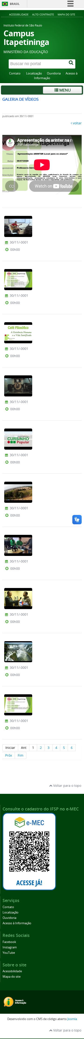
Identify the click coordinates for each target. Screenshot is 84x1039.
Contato (15, 73)
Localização (34, 73)
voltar (77, 123)
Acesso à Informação (17, 923)
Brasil (15, 4)
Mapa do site (66, 14)
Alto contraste (43, 14)
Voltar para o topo (66, 785)
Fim (20, 755)
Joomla (72, 1019)
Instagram (10, 947)
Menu (64, 90)
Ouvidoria (54, 73)
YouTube (9, 953)
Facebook (9, 942)
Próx (8, 755)
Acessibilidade (18, 14)
